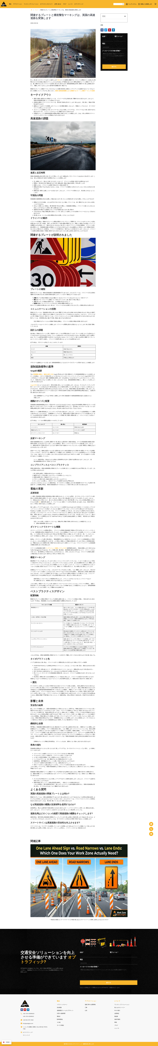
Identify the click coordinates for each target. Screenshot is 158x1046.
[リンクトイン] (28, 1009)
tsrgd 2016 (33, 385)
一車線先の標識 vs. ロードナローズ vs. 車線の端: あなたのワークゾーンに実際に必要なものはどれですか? (79, 919)
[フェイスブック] (22, 1009)
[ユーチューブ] (25, 1009)
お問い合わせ (57, 4)
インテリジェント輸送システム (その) (56, 548)
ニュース (70, 4)
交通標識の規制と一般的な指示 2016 (43, 374)
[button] (125, 16)
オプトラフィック (78, 4)
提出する (114, 66)
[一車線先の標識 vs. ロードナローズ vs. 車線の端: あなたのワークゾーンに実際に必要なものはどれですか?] (79, 880)
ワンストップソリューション (31, 4)
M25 (58, 80)
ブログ (64, 4)
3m (40, 502)
